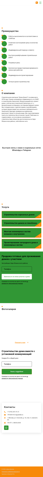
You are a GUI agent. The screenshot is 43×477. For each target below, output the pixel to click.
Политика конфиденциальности (11, 471)
